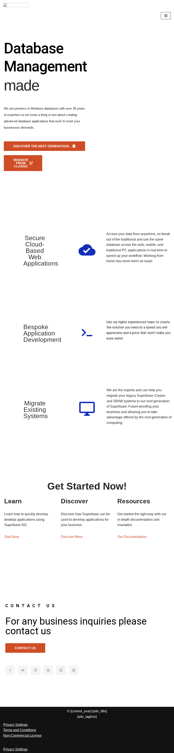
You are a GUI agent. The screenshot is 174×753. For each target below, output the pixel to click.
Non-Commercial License (22, 735)
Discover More (72, 537)
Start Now (11, 537)
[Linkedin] (35, 670)
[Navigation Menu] (166, 15)
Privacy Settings (15, 725)
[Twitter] (23, 670)
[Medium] (61, 670)
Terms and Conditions (19, 730)
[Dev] (74, 670)
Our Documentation (132, 537)
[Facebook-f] (10, 670)
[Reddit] (48, 670)
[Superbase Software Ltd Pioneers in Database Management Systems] (16, 15)
